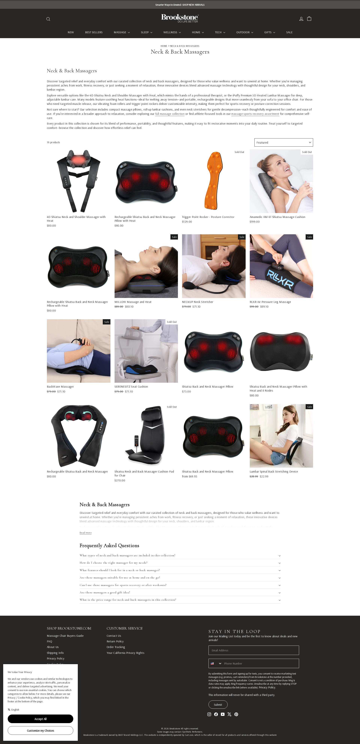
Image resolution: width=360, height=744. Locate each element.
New (71, 32)
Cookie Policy (55, 664)
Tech (218, 32)
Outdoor (243, 32)
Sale (289, 32)
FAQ (49, 641)
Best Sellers (94, 32)
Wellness (171, 32)
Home (196, 32)
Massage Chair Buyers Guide (65, 635)
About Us (53, 647)
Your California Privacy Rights (126, 653)
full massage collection (169, 114)
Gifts (268, 32)
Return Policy (115, 641)
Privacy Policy (55, 658)
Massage (120, 32)
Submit (218, 704)
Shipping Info (55, 653)
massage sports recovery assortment (255, 114)
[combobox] (215, 663)
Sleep (145, 32)
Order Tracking (116, 647)
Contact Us (114, 635)
